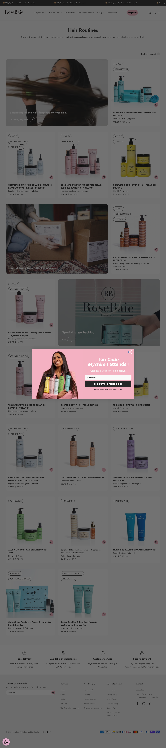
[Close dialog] (130, 352)
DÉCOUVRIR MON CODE (108, 384)
